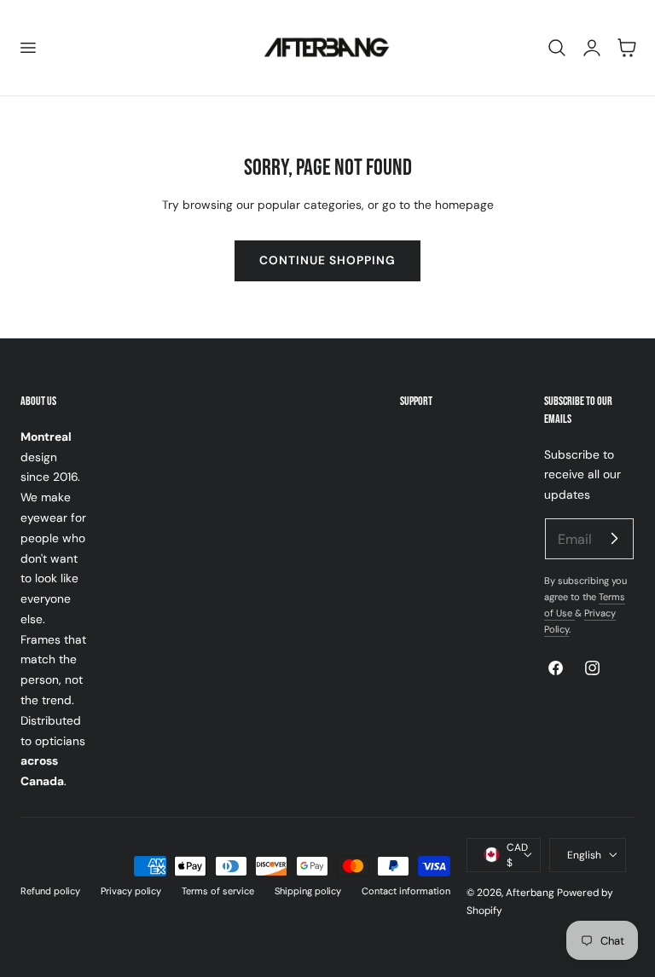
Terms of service (218, 891)
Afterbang (530, 892)
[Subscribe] (614, 537)
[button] (27, 47)
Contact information (406, 891)
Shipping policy (308, 891)
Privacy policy (131, 891)
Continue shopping (327, 260)
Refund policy (50, 891)
